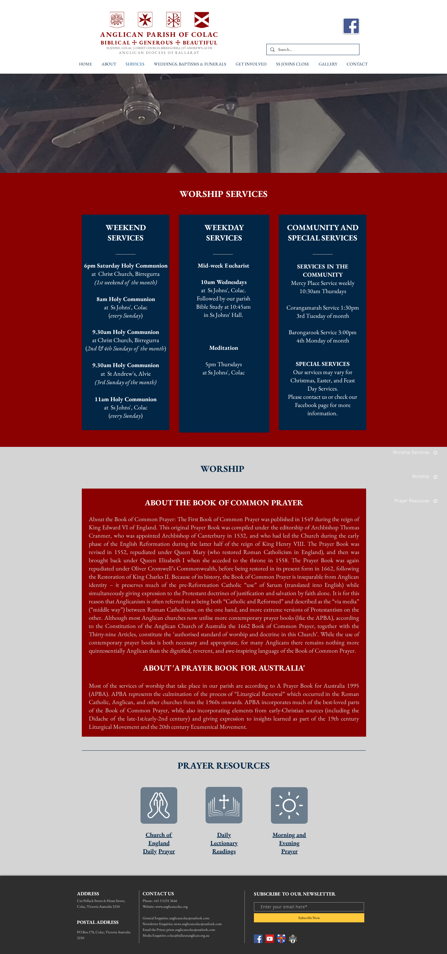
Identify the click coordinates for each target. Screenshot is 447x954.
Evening (289, 843)
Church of (159, 835)
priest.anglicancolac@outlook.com (190, 929)
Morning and (289, 835)
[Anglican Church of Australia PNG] (281, 939)
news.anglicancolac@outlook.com (198, 923)
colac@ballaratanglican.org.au (188, 935)
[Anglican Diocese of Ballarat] (293, 939)
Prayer (166, 851)
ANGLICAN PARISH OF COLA (156, 34)
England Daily (156, 847)
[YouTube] (269, 939)
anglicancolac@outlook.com (189, 918)
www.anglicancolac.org (171, 906)
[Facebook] (258, 939)
